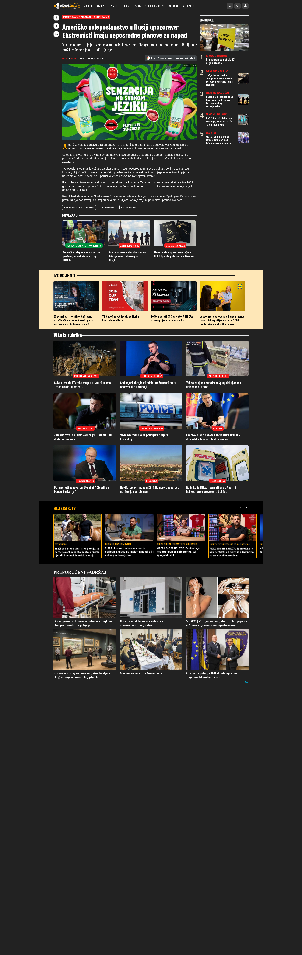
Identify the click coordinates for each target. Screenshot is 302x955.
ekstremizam (128, 227)
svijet (73, 58)
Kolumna (173, 5)
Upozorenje (107, 227)
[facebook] (56, 18)
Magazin (139, 5)
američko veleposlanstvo (79, 227)
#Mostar (88, 5)
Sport (127, 5)
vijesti (65, 58)
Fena (82, 58)
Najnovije (102, 5)
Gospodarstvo (156, 5)
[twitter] (56, 26)
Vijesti (115, 5)
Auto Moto (188, 5)
